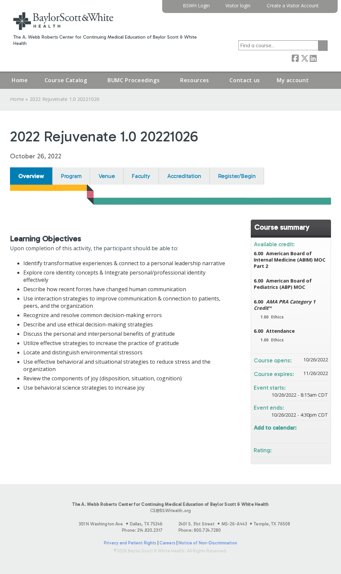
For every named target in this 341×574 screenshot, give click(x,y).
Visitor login (237, 5)
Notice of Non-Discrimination (207, 542)
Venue (107, 176)
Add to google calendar (296, 435)
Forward (322, 58)
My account (293, 80)
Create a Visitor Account (293, 5)
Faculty (141, 176)
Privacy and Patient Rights (130, 542)
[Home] (63, 21)
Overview (31, 176)
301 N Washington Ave (121, 523)
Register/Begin (237, 176)
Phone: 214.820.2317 (142, 530)
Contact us (244, 80)
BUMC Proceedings (134, 80)
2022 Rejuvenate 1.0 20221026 (64, 99)
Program (71, 176)
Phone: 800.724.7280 (199, 530)
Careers (167, 542)
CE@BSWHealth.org (170, 510)
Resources (194, 80)
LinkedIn (313, 58)
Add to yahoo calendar (305, 435)
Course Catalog (66, 80)
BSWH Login (196, 5)
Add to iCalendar (314, 435)
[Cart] (326, 8)
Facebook (295, 58)
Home (20, 80)
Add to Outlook (322, 435)
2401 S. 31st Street (234, 523)
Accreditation (184, 176)
